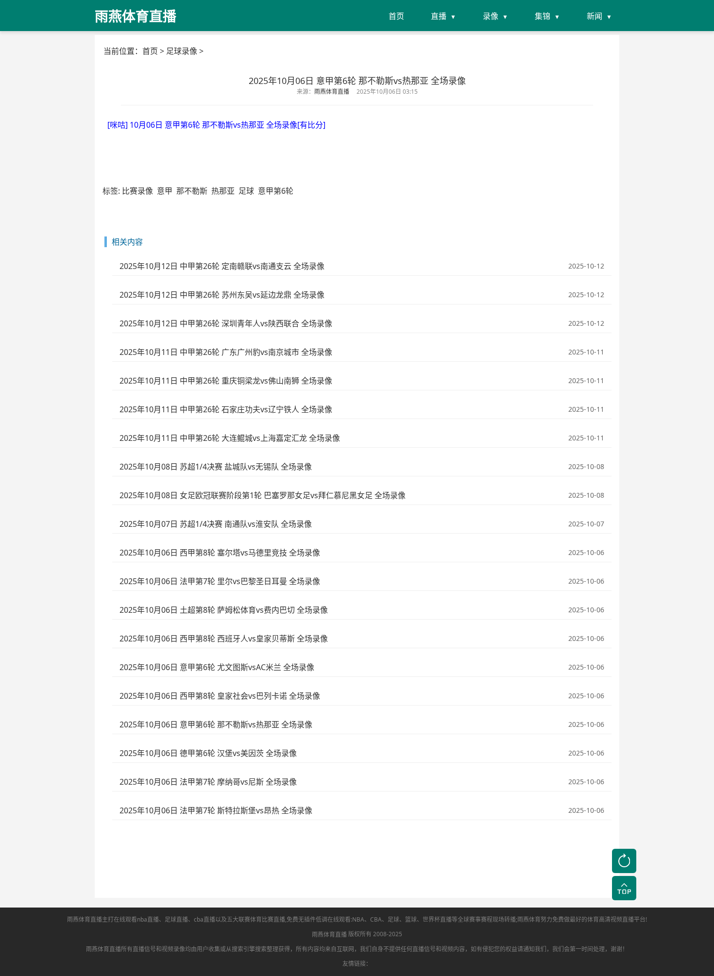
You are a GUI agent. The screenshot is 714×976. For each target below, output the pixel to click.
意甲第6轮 (275, 190)
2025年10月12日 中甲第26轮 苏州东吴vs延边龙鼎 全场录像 (221, 294)
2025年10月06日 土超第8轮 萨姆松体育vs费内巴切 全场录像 (223, 610)
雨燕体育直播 (329, 934)
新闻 (594, 16)
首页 (396, 16)
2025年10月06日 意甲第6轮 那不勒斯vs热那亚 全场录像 (215, 724)
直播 (438, 16)
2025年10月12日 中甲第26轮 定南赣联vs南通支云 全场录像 (221, 266)
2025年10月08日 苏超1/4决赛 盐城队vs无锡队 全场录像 (215, 466)
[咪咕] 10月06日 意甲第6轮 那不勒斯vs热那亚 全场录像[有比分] (216, 124)
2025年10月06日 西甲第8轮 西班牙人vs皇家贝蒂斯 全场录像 (223, 638)
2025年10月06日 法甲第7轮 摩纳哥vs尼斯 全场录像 (208, 781)
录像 (490, 16)
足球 (246, 190)
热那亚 (223, 190)
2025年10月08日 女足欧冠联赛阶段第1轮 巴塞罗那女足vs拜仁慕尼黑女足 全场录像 (262, 495)
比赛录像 (137, 190)
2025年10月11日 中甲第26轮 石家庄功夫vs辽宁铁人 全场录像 (225, 409)
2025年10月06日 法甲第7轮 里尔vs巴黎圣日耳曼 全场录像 (219, 581)
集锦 (542, 16)
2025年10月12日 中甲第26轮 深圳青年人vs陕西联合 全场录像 (225, 323)
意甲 (164, 190)
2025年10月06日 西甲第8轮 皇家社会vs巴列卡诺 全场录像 (219, 695)
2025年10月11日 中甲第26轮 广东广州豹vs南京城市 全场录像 (225, 352)
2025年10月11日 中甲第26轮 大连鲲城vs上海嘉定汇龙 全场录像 (229, 438)
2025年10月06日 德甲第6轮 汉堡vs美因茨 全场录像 (208, 753)
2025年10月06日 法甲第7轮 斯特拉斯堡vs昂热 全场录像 (215, 810)
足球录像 (181, 51)
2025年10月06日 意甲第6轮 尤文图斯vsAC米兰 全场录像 (216, 667)
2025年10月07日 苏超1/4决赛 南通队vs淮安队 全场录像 (215, 524)
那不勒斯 (191, 190)
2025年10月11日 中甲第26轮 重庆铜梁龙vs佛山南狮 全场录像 (225, 380)
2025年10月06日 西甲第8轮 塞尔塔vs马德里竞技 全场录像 (219, 552)
